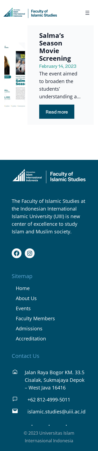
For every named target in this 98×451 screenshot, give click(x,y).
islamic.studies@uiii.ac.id (56, 411)
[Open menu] (87, 12)
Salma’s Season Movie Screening (55, 47)
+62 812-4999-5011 (48, 399)
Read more (60, 113)
